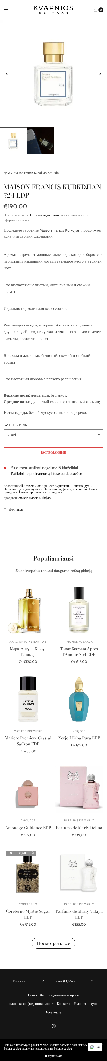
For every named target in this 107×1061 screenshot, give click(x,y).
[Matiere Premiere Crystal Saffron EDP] (28, 699)
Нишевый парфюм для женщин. (66, 489)
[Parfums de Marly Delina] (79, 788)
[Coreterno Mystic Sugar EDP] (28, 872)
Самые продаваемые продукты (41, 492)
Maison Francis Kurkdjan (34, 498)
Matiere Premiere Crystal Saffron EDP (28, 741)
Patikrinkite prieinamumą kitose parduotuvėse (46, 473)
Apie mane (53, 1012)
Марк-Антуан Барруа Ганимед (28, 651)
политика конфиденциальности (30, 1003)
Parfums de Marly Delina (79, 828)
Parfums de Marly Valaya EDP (79, 914)
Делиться (16, 509)
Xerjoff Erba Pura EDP (79, 738)
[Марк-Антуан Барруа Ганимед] (28, 609)
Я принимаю (53, 1055)
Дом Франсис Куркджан (52, 486)
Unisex (29, 486)
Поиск (32, 995)
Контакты (64, 1003)
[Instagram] (53, 1026)
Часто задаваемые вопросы (59, 995)
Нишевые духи (80, 486)
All (21, 486)
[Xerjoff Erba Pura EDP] (79, 699)
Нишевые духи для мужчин (23, 489)
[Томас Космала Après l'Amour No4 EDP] (79, 609)
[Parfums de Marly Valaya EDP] (79, 872)
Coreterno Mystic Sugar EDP (28, 914)
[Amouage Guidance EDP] (28, 788)
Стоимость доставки (44, 215)
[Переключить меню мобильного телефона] (9, 9)
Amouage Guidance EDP (28, 828)
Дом (7, 173)
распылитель (15, 425)
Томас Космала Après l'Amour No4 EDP (79, 651)
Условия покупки (87, 1003)
